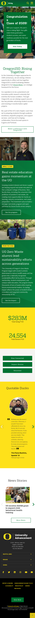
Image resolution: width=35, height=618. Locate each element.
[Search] (28, 3)
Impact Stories (17, 364)
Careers (27, 586)
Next (33, 428)
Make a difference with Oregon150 (17, 129)
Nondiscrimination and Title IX (24, 583)
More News (20, 520)
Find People (17, 588)
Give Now (17, 600)
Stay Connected (17, 358)
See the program (11, 212)
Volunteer (18, 370)
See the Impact (10, 300)
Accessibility (9, 586)
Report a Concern (7, 583)
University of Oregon (13, 606)
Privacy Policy (19, 586)
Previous (1, 428)
